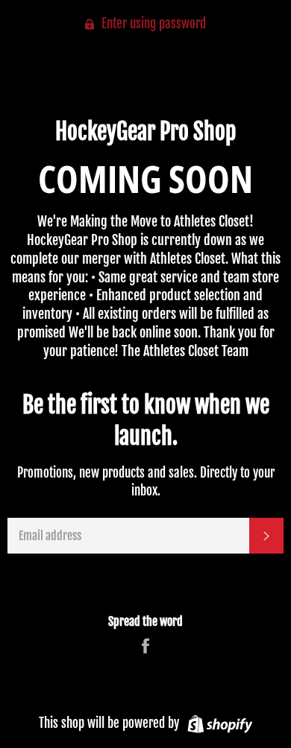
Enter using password (152, 23)
